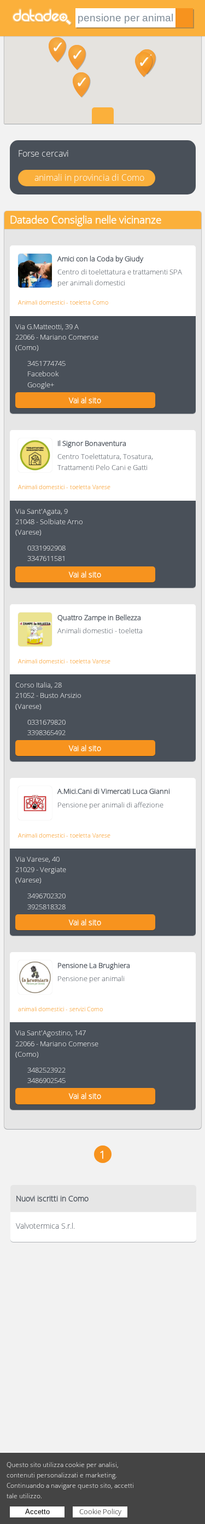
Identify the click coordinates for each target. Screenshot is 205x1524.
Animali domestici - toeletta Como (63, 302)
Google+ (40, 384)
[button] (77, 58)
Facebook (42, 374)
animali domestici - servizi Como (60, 1009)
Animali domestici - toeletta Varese (64, 487)
